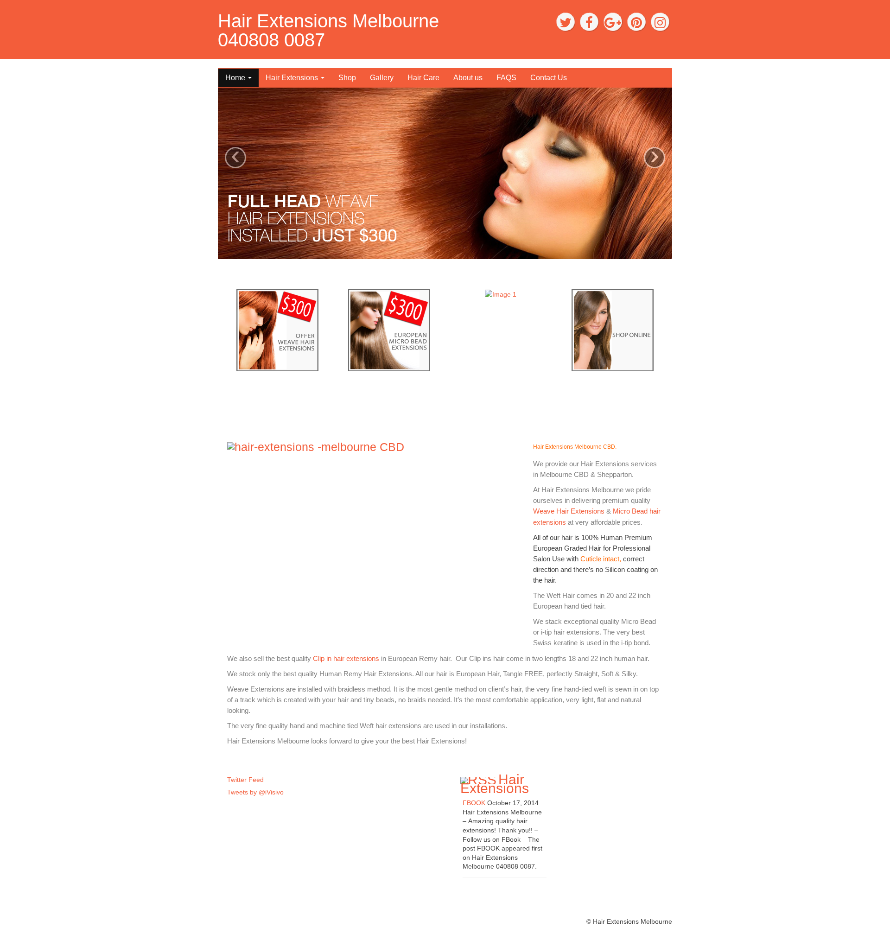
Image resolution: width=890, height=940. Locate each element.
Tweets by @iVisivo (255, 792)
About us (468, 78)
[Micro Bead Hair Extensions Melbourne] (389, 329)
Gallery (382, 78)
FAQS (506, 78)
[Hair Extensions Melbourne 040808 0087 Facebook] (589, 22)
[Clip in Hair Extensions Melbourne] (613, 329)
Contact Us (548, 78)
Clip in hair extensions (346, 658)
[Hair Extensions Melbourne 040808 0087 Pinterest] (636, 22)
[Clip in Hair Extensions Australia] (500, 294)
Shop (347, 78)
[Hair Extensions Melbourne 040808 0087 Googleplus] (613, 22)
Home (236, 78)
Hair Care (423, 78)
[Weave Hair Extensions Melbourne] (277, 329)
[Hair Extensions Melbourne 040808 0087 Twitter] (565, 22)
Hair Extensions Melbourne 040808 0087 (328, 30)
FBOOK (474, 803)
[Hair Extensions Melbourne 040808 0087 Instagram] (660, 22)
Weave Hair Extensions (569, 511)
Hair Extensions (293, 78)
